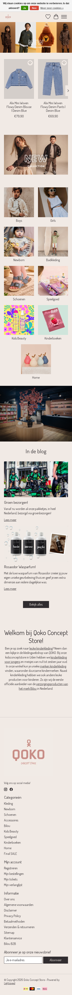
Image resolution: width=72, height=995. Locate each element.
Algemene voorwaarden (18, 905)
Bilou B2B (10, 944)
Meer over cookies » (52, 8)
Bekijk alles (36, 604)
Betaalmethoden (14, 921)
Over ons (9, 899)
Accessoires (11, 820)
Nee (34, 8)
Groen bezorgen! (16, 502)
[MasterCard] (32, 989)
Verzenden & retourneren (19, 927)
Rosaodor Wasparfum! (20, 566)
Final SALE (10, 854)
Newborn (19, 260)
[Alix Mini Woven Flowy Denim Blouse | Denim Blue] (19, 79)
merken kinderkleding (53, 666)
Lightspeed (9, 983)
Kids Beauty (19, 338)
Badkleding (53, 260)
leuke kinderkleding (41, 648)
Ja (24, 8)
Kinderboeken (53, 338)
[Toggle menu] (64, 17)
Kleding (8, 803)
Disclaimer (10, 910)
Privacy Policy (12, 916)
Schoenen (19, 299)
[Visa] (38, 989)
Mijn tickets (10, 879)
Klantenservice (13, 938)
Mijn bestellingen (14, 874)
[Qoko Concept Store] (8, 17)
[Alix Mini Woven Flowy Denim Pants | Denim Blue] (53, 79)
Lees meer (10, 520)
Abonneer (56, 960)
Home (36, 377)
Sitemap (9, 933)
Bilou (7, 826)
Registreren (11, 868)
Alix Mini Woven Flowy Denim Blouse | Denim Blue (19, 107)
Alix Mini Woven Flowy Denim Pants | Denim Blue (53, 107)
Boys (19, 221)
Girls (53, 221)
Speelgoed (53, 299)
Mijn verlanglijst (13, 885)
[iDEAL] (25, 989)
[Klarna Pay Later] (44, 989)
